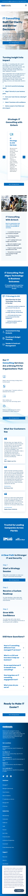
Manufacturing (6, 815)
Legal (4, 826)
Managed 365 (6, 802)
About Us (5, 860)
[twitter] (3, 776)
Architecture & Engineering (8, 840)
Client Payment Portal (5, 1)
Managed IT (5, 785)
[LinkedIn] (7, 776)
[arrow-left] (4, 157)
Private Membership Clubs (8, 847)
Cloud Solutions (6, 792)
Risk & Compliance (7, 795)
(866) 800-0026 (23, 1)
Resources (5, 856)
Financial (4, 829)
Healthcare (5, 822)
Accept (19, 890)
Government (5, 843)
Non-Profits (5, 833)
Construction (5, 819)
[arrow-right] (24, 157)
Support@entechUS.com (14, 1)
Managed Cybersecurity (8, 788)
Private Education (6, 836)
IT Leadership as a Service (8, 799)
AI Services (5, 806)
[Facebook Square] (11, 776)
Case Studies (5, 863)
